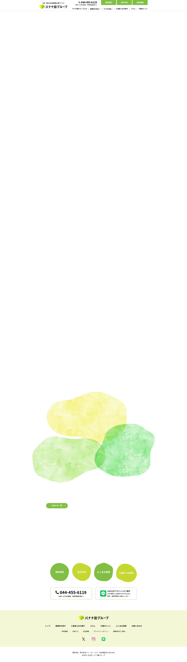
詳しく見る (63, 331)
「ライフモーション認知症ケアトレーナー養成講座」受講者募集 (103, 498)
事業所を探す (67, 261)
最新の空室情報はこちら (93, 123)
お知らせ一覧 (57, 505)
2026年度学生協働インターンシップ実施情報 (95, 507)
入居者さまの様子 (93, 467)
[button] (63, 163)
